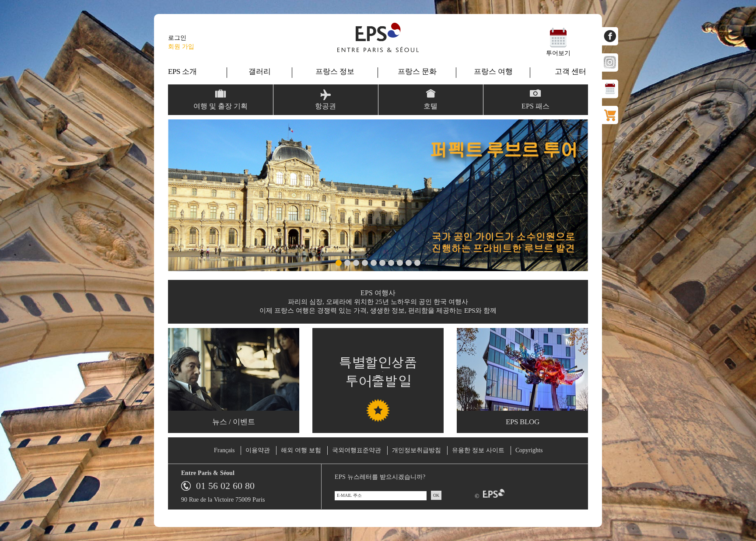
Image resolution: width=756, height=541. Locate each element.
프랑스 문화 (417, 71)
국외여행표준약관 (356, 450)
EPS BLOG (522, 422)
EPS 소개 (182, 71)
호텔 (431, 106)
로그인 (177, 38)
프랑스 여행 (493, 71)
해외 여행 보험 (301, 450)
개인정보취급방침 (416, 450)
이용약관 (257, 450)
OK (436, 495)
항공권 (325, 106)
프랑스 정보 (334, 71)
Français (224, 450)
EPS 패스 (536, 106)
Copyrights (528, 450)
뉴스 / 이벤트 (233, 422)
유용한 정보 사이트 (478, 450)
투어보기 (558, 53)
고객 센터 (570, 71)
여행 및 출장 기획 (220, 106)
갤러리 (259, 71)
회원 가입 (181, 46)
